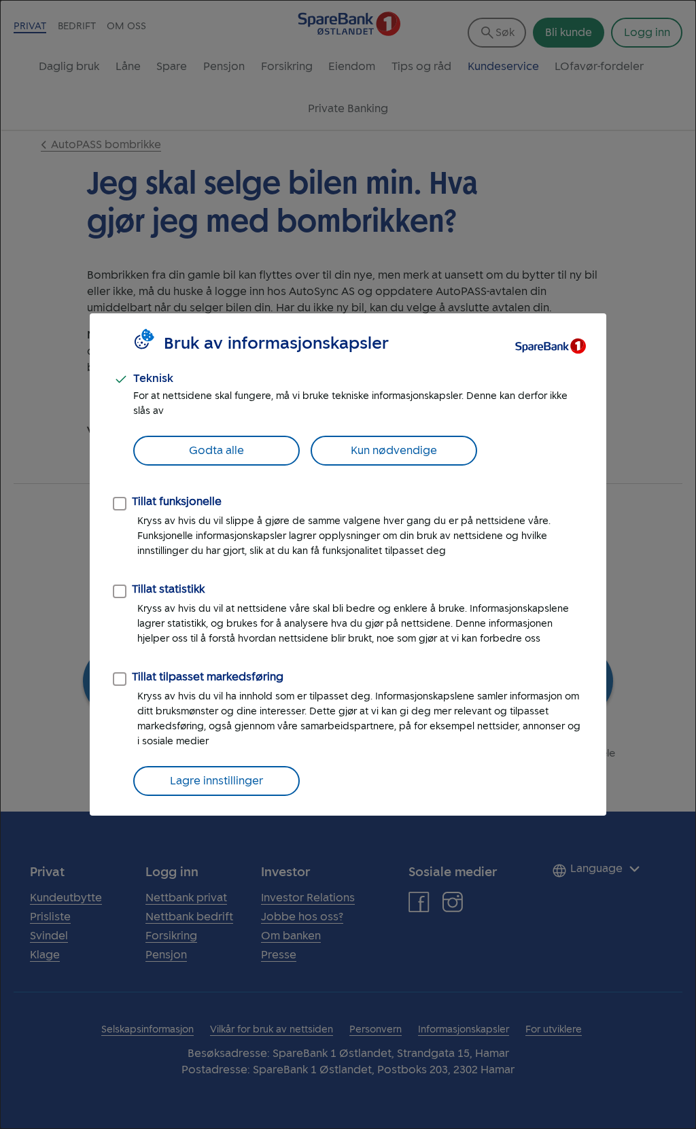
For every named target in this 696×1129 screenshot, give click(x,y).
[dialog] (348, 564)
